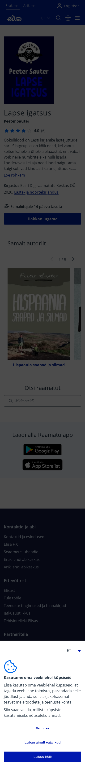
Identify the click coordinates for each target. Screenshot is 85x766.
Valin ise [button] (42, 728)
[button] (71, 650)
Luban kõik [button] (43, 757)
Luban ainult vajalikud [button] (43, 742)
